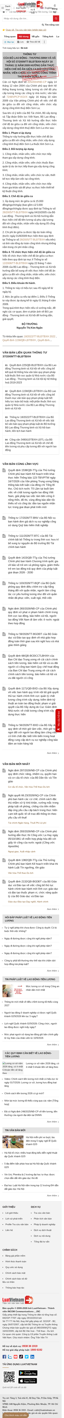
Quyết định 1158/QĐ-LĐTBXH (19, 340)
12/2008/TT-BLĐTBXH (15, 263)
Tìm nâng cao (51, 24)
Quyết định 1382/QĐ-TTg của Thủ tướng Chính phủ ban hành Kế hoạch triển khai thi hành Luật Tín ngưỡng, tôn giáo (33, 864)
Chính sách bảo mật (15, 1273)
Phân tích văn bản (43, 1218)
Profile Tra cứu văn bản (16, 1224)
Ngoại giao (13, 851)
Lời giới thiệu (11, 1213)
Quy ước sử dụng (14, 1267)
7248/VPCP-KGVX (17, 97)
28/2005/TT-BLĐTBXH (15, 212)
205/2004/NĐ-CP (37, 82)
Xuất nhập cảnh (27, 851)
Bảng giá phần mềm (15, 1255)
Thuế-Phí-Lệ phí (38, 823)
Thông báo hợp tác (14, 1287)
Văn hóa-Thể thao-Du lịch (37, 787)
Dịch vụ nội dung (42, 1236)
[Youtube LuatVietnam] (15, 1357)
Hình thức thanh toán (15, 1261)
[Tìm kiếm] (56, 18)
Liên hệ (9, 1230)
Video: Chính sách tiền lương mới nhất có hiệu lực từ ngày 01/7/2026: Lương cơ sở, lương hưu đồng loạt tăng (31, 1082)
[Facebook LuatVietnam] (4, 1357)
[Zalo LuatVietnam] (10, 1357)
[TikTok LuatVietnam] (21, 1357)
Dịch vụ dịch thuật (42, 1230)
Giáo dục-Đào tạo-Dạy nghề (22, 901)
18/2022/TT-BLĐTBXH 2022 (40, 336)
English (47, 8)
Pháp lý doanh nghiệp (44, 1224)
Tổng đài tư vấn (41, 1241)
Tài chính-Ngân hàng (18, 823)
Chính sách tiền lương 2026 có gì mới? (24, 1093)
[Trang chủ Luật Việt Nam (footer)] (30, 1300)
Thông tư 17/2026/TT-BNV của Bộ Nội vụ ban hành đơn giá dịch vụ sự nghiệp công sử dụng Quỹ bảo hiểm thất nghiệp (32, 521)
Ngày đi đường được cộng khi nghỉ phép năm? (28, 938)
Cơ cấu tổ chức (15, 787)
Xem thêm (52, 753)
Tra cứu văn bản (42, 1213)
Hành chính (42, 901)
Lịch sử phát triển (14, 1218)
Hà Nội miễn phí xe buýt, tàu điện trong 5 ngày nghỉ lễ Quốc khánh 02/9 (41, 1141)
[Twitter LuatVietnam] (27, 1357)
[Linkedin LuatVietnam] (32, 1357)
